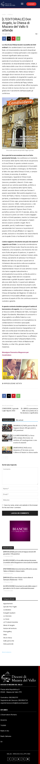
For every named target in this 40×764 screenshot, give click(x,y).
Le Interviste (7, 616)
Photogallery (7, 631)
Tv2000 (3, 725)
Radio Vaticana (6, 736)
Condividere (7, 610)
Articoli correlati (8, 420)
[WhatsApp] (18, 39)
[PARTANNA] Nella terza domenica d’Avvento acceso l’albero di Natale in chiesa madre (25, 450)
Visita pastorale (8, 644)
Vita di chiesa (7, 638)
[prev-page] (3, 457)
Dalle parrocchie (7, 430)
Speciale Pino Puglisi (10, 607)
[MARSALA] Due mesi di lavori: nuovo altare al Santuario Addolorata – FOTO (18, 579)
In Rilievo (10, 14)
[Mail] (18, 759)
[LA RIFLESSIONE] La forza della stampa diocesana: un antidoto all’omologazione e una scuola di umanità (20, 561)
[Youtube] (28, 759)
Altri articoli (19, 420)
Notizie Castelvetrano (6, 652)
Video (5, 635)
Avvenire (4, 720)
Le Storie (6, 619)
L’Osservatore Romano (9, 715)
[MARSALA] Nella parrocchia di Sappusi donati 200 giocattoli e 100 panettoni (25, 428)
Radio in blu (5, 731)
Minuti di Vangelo (9, 625)
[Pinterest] (13, 39)
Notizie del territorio (10, 628)
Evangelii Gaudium (9, 613)
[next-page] (6, 457)
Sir (2, 742)
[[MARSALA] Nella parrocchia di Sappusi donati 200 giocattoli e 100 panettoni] (7, 427)
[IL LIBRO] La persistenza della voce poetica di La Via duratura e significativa (29, 411)
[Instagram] (14, 759)
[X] (9, 39)
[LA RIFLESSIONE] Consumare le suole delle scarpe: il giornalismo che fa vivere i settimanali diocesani (20, 587)
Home (4, 14)
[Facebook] (4, 39)
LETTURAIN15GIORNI (10, 622)
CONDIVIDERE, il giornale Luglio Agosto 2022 (10, 410)
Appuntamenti (8, 604)
